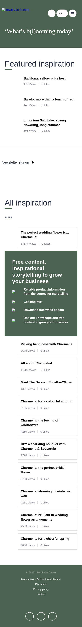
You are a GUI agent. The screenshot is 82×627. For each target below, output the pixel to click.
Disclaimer (41, 584)
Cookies (41, 594)
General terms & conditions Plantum (41, 579)
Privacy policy (41, 589)
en (60, 13)
